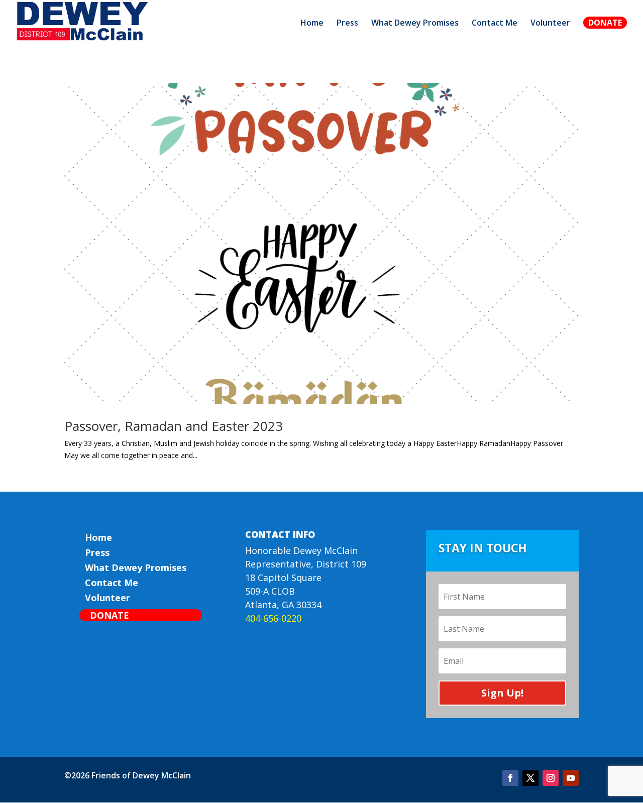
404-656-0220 (273, 618)
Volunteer (550, 23)
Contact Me (494, 23)
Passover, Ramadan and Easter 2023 (173, 426)
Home (312, 23)
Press (347, 23)
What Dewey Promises (415, 23)
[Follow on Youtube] (571, 778)
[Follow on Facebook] (510, 778)
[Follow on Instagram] (551, 778)
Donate (605, 22)
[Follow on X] (530, 778)
